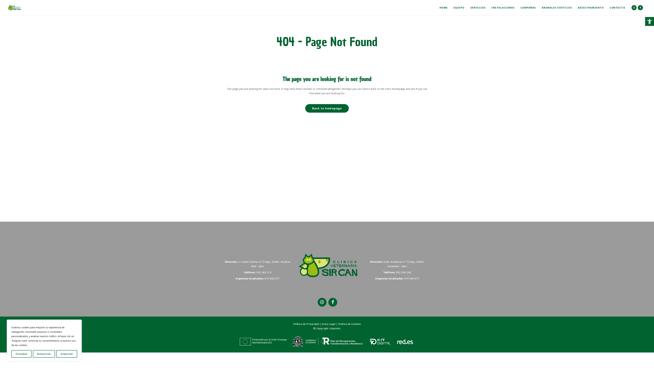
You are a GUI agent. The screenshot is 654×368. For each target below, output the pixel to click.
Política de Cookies (349, 324)
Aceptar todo (67, 353)
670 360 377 (272, 278)
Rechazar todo (44, 353)
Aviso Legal (328, 324)
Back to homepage (327, 108)
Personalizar (21, 353)
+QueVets (335, 328)
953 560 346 (403, 272)
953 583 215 (263, 272)
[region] (44, 340)
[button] (649, 21)
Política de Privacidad (306, 324)
